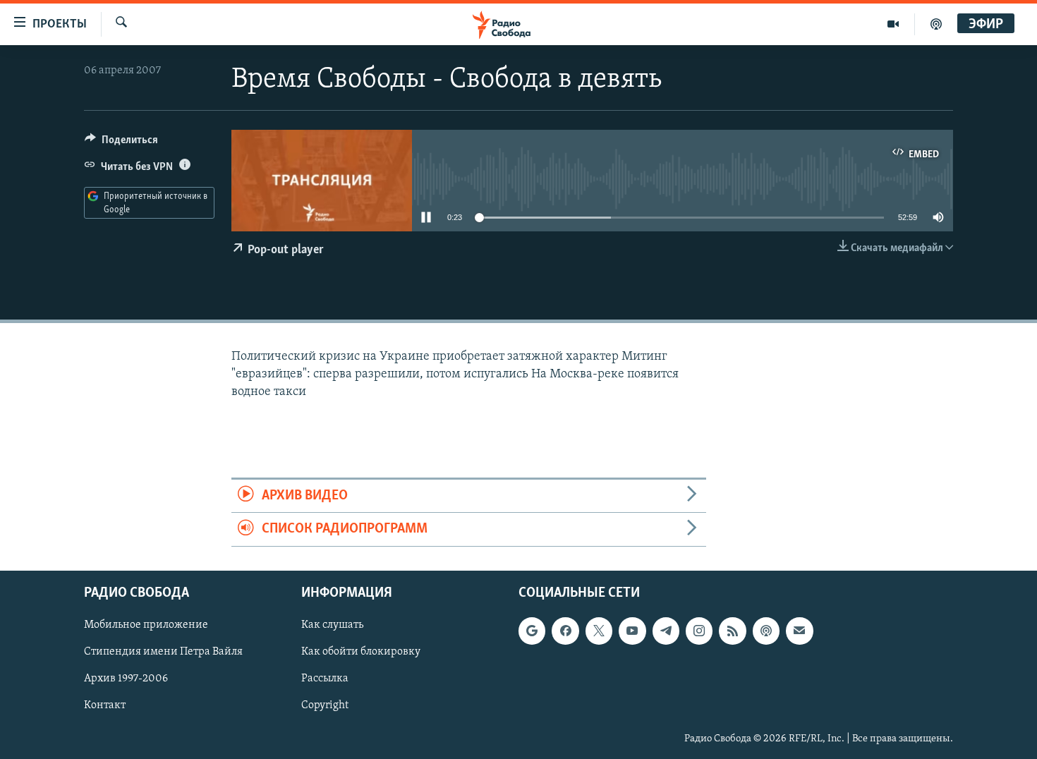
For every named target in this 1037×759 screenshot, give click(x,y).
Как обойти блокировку (360, 651)
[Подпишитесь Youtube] (632, 630)
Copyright (324, 705)
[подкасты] (936, 24)
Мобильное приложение (146, 625)
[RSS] (732, 630)
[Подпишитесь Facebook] (565, 630)
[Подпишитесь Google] (531, 630)
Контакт (105, 705)
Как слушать (332, 625)
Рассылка (324, 678)
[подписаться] (799, 630)
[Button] (121, 143)
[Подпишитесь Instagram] (699, 630)
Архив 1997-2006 (126, 678)
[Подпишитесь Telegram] (666, 630)
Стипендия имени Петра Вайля (163, 651)
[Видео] (893, 24)
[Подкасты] (766, 630)
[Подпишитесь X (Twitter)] (599, 630)
